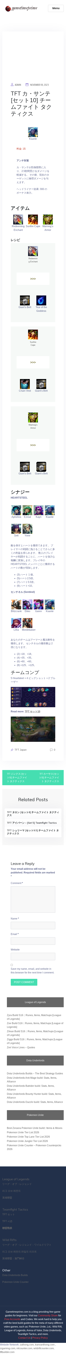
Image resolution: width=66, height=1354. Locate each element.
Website (15, 949)
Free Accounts (12, 1319)
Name (15, 918)
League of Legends (15, 1179)
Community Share (48, 1315)
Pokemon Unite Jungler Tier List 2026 (27, 1141)
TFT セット (8, 1214)
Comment (17, 883)
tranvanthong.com (44, 1344)
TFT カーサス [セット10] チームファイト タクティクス (49, 777)
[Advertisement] (33, 59)
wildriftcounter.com (43, 1348)
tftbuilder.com (7, 1352)
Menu (56, 8)
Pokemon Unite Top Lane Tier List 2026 (28, 1136)
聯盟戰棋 (7, 1228)
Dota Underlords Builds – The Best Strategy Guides (35, 1073)
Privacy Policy (40, 1337)
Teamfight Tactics (15, 1209)
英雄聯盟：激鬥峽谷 (13, 1258)
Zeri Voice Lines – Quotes (21, 1047)
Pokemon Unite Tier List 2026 (23, 1132)
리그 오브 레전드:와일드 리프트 (19, 1251)
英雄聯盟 (7, 1197)
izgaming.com (7, 1348)
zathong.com (27, 1344)
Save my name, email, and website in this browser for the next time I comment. (32, 971)
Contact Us (24, 1337)
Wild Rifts (9, 1240)
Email (15, 934)
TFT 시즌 (7, 1221)
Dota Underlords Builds (15, 1275)
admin (18, 85)
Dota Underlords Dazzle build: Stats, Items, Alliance (35, 1102)
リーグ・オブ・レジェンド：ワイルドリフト (26, 1244)
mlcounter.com (24, 1348)
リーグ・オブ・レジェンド (17, 1184)
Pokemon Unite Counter (15, 1282)
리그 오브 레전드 (11, 1191)
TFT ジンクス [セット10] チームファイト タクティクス (17, 777)
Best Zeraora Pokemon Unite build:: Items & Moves (34, 1128)
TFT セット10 (32, 711)
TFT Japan (21, 749)
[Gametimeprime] (22, 8)
